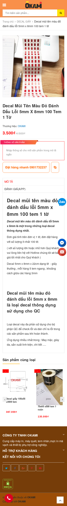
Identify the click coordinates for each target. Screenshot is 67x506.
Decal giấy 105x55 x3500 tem (15, 400)
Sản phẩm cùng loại (19, 359)
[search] (60, 12)
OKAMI (22, 501)
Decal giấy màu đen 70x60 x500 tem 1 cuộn (48, 406)
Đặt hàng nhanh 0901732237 (26, 167)
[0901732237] (8, 498)
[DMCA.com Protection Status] (8, 483)
